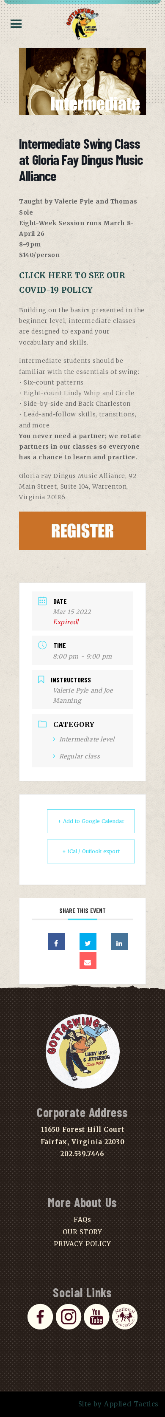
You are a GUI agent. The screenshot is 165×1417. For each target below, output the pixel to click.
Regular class (79, 756)
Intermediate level (86, 739)
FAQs (82, 1220)
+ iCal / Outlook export (91, 851)
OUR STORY (82, 1232)
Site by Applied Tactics (118, 1404)
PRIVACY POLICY (82, 1244)
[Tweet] (88, 941)
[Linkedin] (119, 941)
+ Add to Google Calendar (91, 821)
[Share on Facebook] (56, 941)
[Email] (88, 960)
